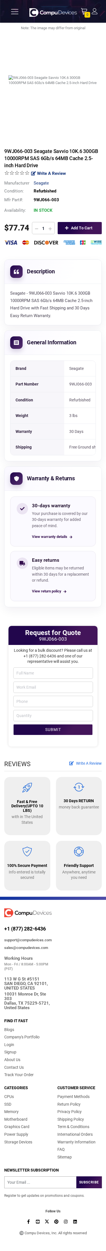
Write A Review (51, 173)
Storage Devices (18, 1142)
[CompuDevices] (53, 11)
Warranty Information (76, 1142)
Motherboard (15, 1119)
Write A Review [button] (88, 763)
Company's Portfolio (22, 1037)
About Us (12, 1059)
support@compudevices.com (28, 940)
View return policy (46, 591)
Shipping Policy (70, 1119)
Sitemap (64, 1157)
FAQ (61, 1149)
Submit (53, 729)
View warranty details (49, 537)
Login (9, 1044)
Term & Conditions (73, 1126)
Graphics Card (16, 1126)
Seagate (41, 183)
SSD (7, 1104)
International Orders (75, 1134)
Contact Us (14, 1067)
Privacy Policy (69, 1111)
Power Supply (16, 1134)
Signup (10, 1052)
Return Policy (69, 1104)
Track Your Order (19, 1074)
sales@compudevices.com (26, 948)
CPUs (9, 1096)
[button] (95, 11)
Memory (11, 1111)
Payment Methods (73, 1096)
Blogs (9, 1029)
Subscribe (89, 1182)
